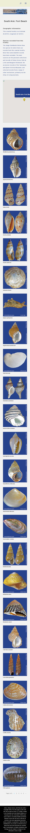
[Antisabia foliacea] (15, 277)
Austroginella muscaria (8, 456)
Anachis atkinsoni (7, 262)
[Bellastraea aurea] (15, 581)
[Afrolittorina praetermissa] (15, 139)
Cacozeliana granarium (8, 677)
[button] (24, 100)
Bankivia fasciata (7, 566)
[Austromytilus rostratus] (15, 526)
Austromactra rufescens (8, 511)
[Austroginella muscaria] (15, 443)
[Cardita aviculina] (15, 719)
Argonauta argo (6, 373)
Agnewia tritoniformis (8, 179)
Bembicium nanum (7, 622)
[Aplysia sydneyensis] (15, 305)
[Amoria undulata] (15, 222)
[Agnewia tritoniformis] (15, 166)
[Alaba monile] (15, 194)
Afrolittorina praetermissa (9, 152)
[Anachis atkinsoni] (15, 249)
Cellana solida (6, 760)
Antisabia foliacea (7, 290)
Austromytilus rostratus (8, 539)
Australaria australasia (8, 400)
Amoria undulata (7, 235)
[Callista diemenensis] (15, 692)
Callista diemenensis (8, 705)
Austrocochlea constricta (8, 428)
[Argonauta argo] (15, 360)
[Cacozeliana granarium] (15, 664)
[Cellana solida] (15, 747)
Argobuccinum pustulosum (9, 345)
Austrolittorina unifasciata (9, 483)
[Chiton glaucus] (15, 775)
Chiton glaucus (6, 788)
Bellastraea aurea (7, 594)
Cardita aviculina (7, 732)
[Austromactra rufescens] (15, 498)
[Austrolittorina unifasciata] (15, 471)
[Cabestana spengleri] (15, 636)
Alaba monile (6, 207)
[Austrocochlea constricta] (15, 415)
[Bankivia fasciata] (15, 554)
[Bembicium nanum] (15, 609)
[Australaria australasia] (15, 388)
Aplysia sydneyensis (8, 317)
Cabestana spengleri (8, 649)
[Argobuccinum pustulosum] (15, 332)
